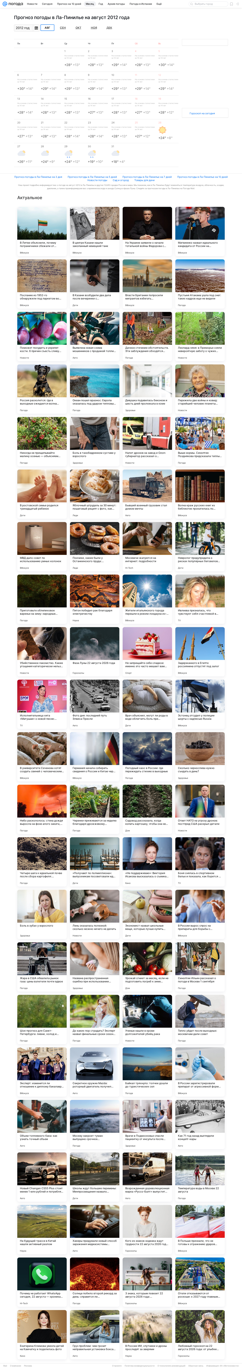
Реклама (28, 1366)
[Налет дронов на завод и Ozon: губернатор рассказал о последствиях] (147, 441)
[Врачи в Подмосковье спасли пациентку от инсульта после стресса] (147, 1124)
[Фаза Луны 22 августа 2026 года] (94, 651)
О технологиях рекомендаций (171, 1366)
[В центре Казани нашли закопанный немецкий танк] (94, 231)
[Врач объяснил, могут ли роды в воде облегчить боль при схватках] (147, 704)
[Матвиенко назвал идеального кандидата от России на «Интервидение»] (200, 231)
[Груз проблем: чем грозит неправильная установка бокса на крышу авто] (94, 1334)
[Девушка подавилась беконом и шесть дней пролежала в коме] (147, 389)
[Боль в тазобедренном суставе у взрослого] (94, 441)
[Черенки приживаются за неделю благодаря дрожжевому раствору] (94, 809)
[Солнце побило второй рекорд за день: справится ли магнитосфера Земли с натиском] (94, 1282)
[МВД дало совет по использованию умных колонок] (42, 546)
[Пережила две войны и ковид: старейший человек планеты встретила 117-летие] (200, 389)
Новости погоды (97, 180)
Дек (109, 27)
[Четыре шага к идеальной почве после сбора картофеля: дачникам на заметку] (42, 861)
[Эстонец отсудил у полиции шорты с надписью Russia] (200, 704)
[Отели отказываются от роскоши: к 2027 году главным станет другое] (200, 1282)
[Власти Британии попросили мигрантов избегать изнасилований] (147, 284)
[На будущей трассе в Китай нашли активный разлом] (42, 1229)
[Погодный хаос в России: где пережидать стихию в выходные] (147, 756)
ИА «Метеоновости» (229, 1366)
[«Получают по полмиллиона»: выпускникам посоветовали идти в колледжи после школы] (94, 861)
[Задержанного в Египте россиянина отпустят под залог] (200, 651)
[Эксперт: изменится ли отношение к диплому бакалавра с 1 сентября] (42, 1072)
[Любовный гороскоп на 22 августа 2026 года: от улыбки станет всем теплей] (200, 1334)
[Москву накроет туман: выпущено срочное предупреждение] (94, 1124)
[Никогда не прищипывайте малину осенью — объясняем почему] (42, 441)
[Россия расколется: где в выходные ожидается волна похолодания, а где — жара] (42, 389)
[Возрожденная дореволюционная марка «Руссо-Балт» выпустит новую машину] (147, 1177)
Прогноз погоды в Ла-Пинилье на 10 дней (202, 176)
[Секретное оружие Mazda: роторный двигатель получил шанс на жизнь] (94, 1072)
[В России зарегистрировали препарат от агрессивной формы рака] (200, 1072)
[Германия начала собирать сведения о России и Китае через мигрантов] (94, 756)
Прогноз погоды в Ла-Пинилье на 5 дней (92, 176)
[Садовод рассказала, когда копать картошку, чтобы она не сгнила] (147, 809)
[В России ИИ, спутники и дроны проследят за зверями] (147, 1334)
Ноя (94, 27)
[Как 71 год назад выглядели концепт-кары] (200, 1124)
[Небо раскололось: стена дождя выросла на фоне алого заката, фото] (42, 809)
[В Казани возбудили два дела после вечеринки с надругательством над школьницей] (94, 284)
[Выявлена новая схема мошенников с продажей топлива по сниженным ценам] (94, 336)
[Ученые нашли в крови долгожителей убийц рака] (147, 1019)
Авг (47, 27)
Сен (63, 27)
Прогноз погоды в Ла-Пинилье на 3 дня (38, 176)
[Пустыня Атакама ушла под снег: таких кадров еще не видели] (200, 284)
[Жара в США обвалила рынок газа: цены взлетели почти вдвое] (42, 967)
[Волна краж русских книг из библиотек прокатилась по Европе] (200, 494)
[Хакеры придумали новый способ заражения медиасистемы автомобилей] (94, 1229)
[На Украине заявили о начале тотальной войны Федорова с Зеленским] (147, 231)
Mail (5, 1366)
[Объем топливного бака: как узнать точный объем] (42, 1124)
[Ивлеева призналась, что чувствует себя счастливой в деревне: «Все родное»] (200, 599)
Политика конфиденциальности (140, 1366)
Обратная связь (195, 1366)
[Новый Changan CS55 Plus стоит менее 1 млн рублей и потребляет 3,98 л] (42, 1177)
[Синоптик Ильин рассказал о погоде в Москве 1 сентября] (200, 967)
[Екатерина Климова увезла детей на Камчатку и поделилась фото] (42, 1334)
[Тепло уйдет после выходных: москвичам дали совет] (200, 1019)
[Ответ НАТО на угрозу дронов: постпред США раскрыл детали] (200, 809)
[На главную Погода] (15, 4)
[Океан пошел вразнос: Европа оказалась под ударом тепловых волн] (94, 389)
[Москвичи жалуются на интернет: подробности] (147, 546)
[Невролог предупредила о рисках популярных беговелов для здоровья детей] (200, 546)
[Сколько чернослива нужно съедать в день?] (200, 756)
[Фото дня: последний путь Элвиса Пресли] (94, 704)
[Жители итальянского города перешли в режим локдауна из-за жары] (147, 599)
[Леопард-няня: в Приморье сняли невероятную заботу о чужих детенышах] (200, 336)
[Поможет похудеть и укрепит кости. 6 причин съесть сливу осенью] (42, 336)
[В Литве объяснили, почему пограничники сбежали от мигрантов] (42, 231)
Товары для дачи (144, 180)
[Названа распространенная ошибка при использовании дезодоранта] (94, 967)
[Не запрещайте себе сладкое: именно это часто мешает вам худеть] (147, 651)
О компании (15, 1366)
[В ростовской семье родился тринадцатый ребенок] (42, 494)
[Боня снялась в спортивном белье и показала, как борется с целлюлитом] (200, 861)
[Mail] (5, 4)
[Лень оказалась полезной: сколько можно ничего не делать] (94, 914)
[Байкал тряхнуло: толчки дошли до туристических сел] (147, 1072)
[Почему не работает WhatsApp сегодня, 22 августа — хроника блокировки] (42, 1282)
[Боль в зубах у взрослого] (42, 914)
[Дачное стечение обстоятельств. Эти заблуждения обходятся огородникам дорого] (147, 336)
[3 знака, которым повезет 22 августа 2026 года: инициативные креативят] (147, 1282)
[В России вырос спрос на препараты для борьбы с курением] (200, 914)
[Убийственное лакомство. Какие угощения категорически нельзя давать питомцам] (42, 651)
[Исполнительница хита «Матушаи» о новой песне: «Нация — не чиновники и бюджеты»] (42, 704)
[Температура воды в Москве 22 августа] (200, 1177)
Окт (78, 27)
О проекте (117, 1366)
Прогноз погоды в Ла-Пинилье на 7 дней (147, 176)
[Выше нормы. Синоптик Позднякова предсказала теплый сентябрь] (200, 441)
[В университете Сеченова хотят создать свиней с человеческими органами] (42, 756)
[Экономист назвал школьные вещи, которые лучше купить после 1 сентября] (147, 914)
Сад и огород (121, 180)
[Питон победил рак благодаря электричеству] (94, 599)
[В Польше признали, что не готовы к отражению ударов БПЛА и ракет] (200, 1229)
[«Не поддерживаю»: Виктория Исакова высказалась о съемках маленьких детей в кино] (147, 861)
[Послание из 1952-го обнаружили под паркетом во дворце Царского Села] (42, 284)
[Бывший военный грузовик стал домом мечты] (147, 494)
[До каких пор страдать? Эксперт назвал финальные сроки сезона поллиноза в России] (94, 1019)
